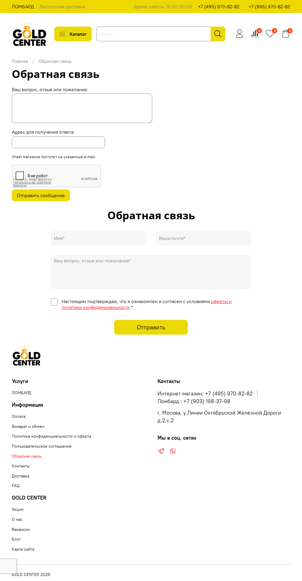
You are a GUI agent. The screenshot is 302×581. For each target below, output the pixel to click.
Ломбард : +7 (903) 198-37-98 (193, 401)
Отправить (151, 327)
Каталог (78, 34)
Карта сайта (23, 549)
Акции (18, 509)
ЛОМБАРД (23, 6)
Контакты (21, 466)
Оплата (18, 416)
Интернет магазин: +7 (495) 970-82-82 (205, 393)
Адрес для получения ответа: (43, 132)
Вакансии (21, 529)
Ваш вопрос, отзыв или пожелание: (50, 89)
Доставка (20, 476)
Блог (16, 539)
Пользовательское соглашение (42, 446)
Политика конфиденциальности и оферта (51, 436)
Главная (20, 61)
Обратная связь (26, 456)
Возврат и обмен (28, 426)
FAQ (15, 485)
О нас (17, 519)
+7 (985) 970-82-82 (269, 6)
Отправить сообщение (41, 195)
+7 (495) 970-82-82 (218, 6)
